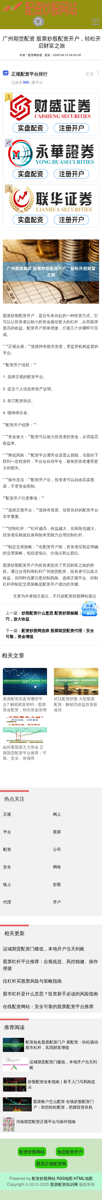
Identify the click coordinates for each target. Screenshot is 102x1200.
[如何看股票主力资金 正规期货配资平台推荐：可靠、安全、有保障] (25, 729)
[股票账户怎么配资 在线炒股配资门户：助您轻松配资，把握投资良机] (17, 1104)
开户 (57, 902)
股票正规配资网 (51, 1163)
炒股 (57, 884)
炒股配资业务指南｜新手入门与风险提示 (61, 1084)
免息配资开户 (70, 1151)
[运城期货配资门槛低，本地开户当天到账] (15, 1065)
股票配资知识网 (64, 1184)
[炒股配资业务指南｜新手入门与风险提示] (14, 1084)
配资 (7, 849)
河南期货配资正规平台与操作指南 (46, 1121)
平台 (7, 831)
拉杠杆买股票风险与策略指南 (32, 981)
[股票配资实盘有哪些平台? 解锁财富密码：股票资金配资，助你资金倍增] (25, 681)
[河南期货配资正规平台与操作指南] (9, 1124)
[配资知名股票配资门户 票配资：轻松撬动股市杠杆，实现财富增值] (13, 1045)
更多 (89, 73)
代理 (7, 902)
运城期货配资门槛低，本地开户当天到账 (43, 948)
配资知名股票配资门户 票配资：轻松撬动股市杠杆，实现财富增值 (62, 1044)
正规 (7, 814)
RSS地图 (65, 1178)
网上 (57, 814)
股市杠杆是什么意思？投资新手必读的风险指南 (50, 993)
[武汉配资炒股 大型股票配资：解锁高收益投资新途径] (76, 681)
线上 (7, 884)
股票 (57, 831)
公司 (57, 849)
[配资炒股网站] (39, 8)
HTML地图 (83, 1178)
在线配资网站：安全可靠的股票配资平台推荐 (48, 1006)
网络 (57, 866)
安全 (7, 866)
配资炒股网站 (32, 1151)
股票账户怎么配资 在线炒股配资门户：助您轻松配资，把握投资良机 (63, 1104)
